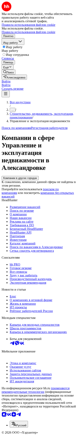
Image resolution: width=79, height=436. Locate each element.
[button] (6, 81)
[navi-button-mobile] (6, 94)
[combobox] (19, 424)
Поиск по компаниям (16, 128)
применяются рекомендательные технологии (35, 390)
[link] (8, 72)
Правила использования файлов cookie (28, 32)
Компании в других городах (20, 178)
